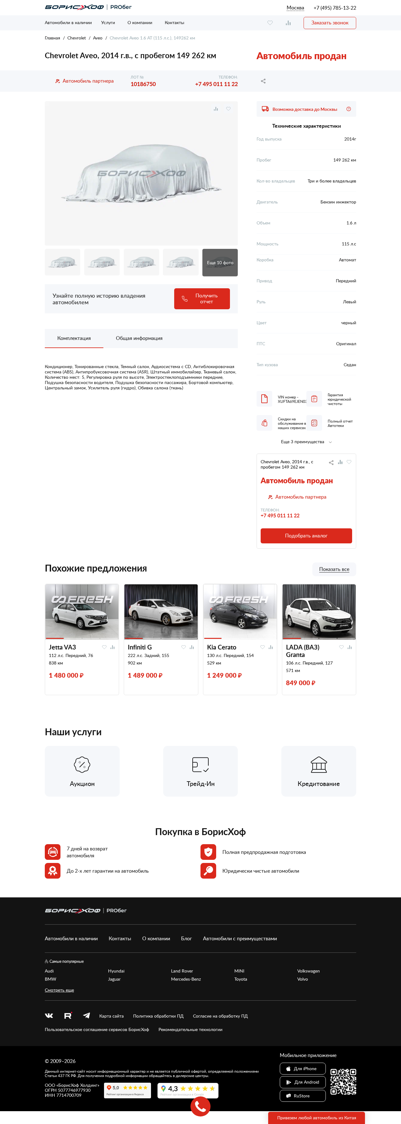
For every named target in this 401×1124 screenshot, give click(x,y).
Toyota (240, 979)
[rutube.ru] (68, 1016)
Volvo (302, 979)
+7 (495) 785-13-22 (335, 7)
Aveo (97, 38)
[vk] (49, 1016)
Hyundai (116, 970)
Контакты (174, 22)
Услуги (108, 22)
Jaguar (114, 979)
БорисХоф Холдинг (77, 1085)
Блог (186, 938)
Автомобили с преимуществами (240, 938)
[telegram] (86, 1016)
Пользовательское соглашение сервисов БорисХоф (97, 1029)
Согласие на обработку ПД (220, 1016)
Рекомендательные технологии (190, 1029)
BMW (50, 979)
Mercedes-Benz (186, 979)
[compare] (288, 23)
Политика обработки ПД (158, 1016)
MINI (239, 970)
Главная (52, 38)
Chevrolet (76, 38)
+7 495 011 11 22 (216, 84)
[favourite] (270, 23)
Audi (49, 970)
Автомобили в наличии (68, 22)
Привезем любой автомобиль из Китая (316, 1118)
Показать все (334, 569)
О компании (140, 22)
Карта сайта (111, 1016)
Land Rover (182, 970)
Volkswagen (308, 970)
